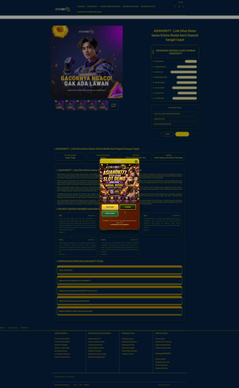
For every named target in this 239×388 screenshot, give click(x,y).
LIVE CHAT (110, 213)
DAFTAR (110, 207)
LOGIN (128, 207)
